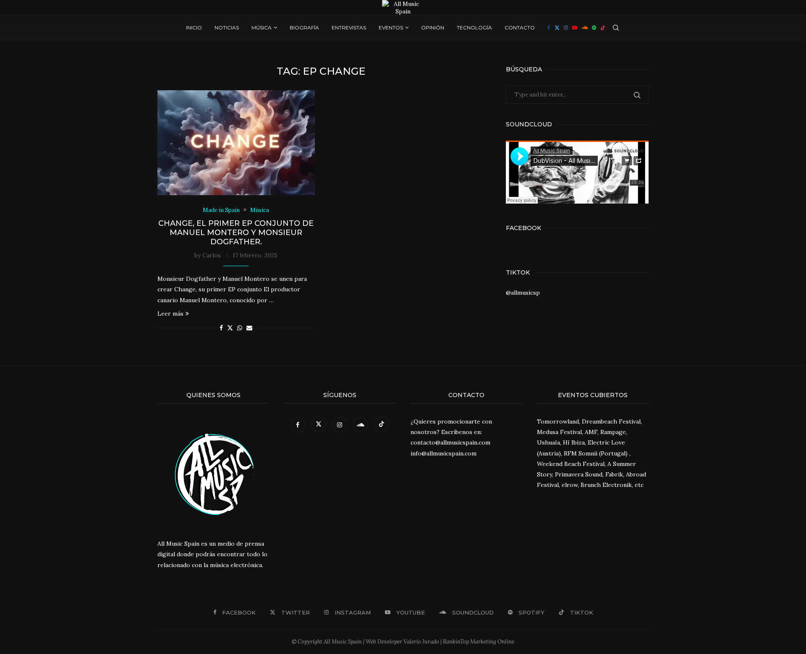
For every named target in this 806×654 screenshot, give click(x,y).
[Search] (616, 28)
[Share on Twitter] (230, 328)
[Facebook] (548, 28)
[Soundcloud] (584, 28)
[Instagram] (566, 28)
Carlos (211, 255)
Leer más (170, 313)
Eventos (391, 27)
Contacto (520, 27)
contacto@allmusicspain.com (450, 442)
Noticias (227, 27)
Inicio (194, 27)
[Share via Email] (249, 328)
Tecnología (474, 27)
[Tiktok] (602, 28)
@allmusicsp (523, 292)
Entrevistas (349, 27)
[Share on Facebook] (221, 328)
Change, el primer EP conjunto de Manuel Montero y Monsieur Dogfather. (236, 232)
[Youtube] (574, 28)
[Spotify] (594, 28)
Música (261, 27)
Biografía (304, 27)
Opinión (432, 27)
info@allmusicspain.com (443, 453)
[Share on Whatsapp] (239, 328)
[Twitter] (557, 28)
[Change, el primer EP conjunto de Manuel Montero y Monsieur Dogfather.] (236, 142)
